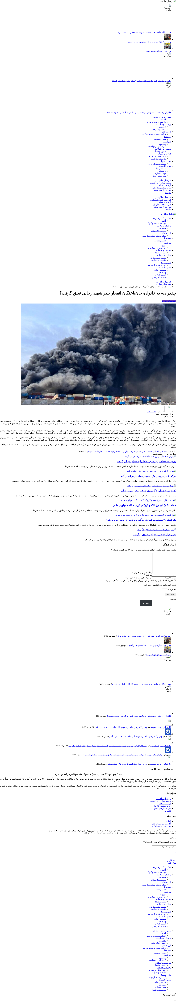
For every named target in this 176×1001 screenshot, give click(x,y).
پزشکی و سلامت (163, 124)
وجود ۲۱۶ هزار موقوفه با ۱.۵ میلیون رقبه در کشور (149, 42)
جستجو (173, 599)
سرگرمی (167, 141)
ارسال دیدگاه (170, 594)
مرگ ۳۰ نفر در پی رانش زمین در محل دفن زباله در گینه (148, 476)
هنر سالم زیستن (159, 176)
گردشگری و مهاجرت (157, 146)
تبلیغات (168, 193)
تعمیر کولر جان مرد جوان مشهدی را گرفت (154, 534)
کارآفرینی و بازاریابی (157, 163)
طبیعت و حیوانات (158, 159)
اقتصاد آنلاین (151, 412)
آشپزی (163, 119)
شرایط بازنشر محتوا (162, 190)
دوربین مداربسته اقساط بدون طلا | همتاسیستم (127, 764)
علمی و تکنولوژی (158, 129)
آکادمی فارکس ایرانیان (161, 824)
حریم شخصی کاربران (162, 188)
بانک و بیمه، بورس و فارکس (154, 134)
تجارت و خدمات (164, 154)
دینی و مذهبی (160, 139)
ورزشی (162, 144)
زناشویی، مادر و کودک (156, 122)
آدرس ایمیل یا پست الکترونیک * (138, 578)
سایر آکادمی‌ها (165, 166)
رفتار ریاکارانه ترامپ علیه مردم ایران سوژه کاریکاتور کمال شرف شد (141, 80)
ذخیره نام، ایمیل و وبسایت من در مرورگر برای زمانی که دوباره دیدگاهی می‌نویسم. (138, 580)
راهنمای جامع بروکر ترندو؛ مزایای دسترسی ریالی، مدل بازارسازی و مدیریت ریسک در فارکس (107, 745)
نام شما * (148, 575)
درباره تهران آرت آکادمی (160, 183)
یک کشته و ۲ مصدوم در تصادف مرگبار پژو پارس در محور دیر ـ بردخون (141, 520)
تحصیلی (162, 127)
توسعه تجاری (160, 173)
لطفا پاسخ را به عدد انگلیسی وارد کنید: (160, 585)
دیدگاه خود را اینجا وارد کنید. (141, 572)
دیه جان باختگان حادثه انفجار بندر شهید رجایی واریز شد (143, 451)
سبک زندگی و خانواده (162, 117)
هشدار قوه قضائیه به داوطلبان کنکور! (104, 451)
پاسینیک (162, 171)
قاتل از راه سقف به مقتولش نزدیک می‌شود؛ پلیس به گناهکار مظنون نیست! (139, 112)
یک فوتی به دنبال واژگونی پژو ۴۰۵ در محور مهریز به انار (148, 490)
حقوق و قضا (160, 151)
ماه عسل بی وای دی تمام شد (158, 51)
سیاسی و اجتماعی (163, 149)
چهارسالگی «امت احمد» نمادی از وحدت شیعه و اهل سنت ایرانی (144, 32)
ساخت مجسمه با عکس (161, 826)
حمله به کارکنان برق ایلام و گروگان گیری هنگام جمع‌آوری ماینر (145, 505)
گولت (168, 821)
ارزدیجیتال (166, 132)
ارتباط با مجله (165, 185)
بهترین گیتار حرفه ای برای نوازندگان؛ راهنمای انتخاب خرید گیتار (120, 727)
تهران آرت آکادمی (163, 180)
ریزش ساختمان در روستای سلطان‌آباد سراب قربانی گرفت (146, 461)
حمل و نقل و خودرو (157, 156)
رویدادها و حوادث (169, 301)
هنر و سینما (166, 161)
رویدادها (167, 136)
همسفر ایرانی (160, 168)
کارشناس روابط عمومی (160, 727)
